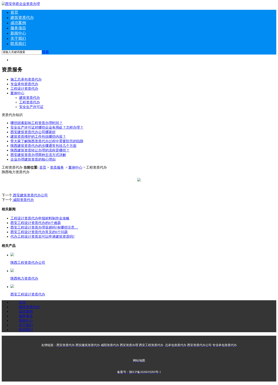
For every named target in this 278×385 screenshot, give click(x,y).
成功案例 (18, 23)
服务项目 (18, 28)
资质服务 (57, 167)
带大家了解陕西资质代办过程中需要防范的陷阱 (46, 141)
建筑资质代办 (22, 17)
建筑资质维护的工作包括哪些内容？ (38, 136)
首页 (14, 12)
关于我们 (18, 38)
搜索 (45, 52)
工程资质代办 (29, 102)
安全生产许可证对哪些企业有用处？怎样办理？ (46, 127)
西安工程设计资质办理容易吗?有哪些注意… (44, 227)
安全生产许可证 (31, 107)
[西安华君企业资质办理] (21, 4)
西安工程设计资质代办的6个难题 (35, 223)
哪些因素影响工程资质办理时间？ (36, 123)
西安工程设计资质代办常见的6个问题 (39, 232)
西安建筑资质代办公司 (30, 195)
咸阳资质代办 (23, 200)
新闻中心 (18, 33)
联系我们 (18, 43)
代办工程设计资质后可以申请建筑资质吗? (42, 236)
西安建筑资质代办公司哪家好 (33, 132)
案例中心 (17, 93)
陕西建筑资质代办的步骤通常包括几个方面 (43, 146)
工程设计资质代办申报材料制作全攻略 (40, 218)
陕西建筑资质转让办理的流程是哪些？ (40, 150)
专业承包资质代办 (24, 84)
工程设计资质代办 (24, 88)
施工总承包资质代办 (26, 79)
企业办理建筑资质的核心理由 (33, 159)
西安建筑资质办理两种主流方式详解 (38, 155)
